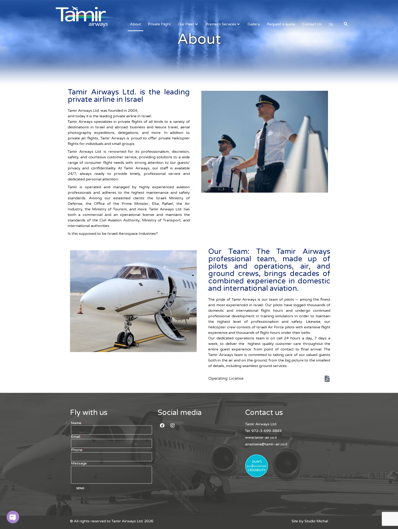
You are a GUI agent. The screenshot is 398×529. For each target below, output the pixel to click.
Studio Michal (316, 521)
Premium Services (220, 24)
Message (79, 463)
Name (77, 423)
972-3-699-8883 (267, 431)
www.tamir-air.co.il (261, 437)
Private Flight (159, 24)
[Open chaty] (13, 517)
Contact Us (312, 24)
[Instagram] (172, 425)
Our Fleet (186, 24)
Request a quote (281, 24)
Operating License (225, 378)
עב (331, 24)
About (135, 24)
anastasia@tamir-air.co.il (266, 444)
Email (76, 437)
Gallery (254, 24)
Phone (77, 450)
